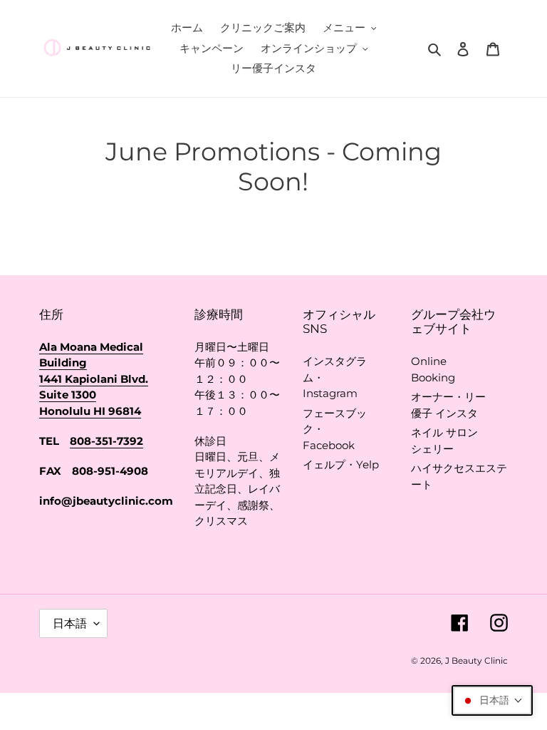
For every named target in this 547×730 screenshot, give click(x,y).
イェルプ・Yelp (341, 464)
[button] (492, 700)
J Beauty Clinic (476, 660)
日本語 (70, 623)
